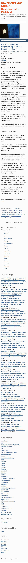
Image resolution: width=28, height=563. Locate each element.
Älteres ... (3, 552)
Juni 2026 (4, 543)
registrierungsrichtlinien (16, 216)
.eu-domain (14, 208)
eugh (2, 459)
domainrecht (4, 212)
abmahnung (4, 441)
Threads (6, 261)
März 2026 (4, 548)
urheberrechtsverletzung (8, 501)
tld (12, 217)
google (3, 463)
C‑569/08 (3, 60)
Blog (5, 236)
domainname (19, 210)
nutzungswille (4, 214)
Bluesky (6, 258)
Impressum (7, 253)
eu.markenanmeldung (12, 212)
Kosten (6, 246)
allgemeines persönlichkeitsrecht (10, 444)
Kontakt (6, 248)
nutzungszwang (11, 214)
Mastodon (6, 256)
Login (2, 531)
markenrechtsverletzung (7, 478)
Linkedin (6, 263)
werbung (3, 510)
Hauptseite (7, 233)
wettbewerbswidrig (6, 514)
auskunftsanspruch (6, 446)
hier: (2, 201)
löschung (3, 473)
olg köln (3, 486)
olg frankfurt (4, 482)
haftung (3, 465)
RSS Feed (5, 522)
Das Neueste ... (5, 550)
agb (2, 443)
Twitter (5, 268)
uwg (2, 504)
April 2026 (4, 546)
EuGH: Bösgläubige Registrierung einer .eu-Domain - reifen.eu (11, 46)
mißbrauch (20, 212)
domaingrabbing (4, 210)
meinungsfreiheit (5, 480)
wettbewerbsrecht (6, 512)
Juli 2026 (3, 541)
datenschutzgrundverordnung (9, 452)
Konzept (6, 241)
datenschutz (4, 450)
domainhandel (12, 210)
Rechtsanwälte (8, 238)
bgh (2, 448)
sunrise (10, 217)
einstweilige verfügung (7, 458)
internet (3, 467)
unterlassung (4, 495)
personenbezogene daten (8, 488)
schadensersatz (5, 491)
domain (19, 208)
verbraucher (4, 506)
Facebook (6, 266)
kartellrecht (4, 471)
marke (3, 474)
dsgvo (3, 456)
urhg (2, 503)
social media (4, 493)
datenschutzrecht (6, 454)
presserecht (4, 489)
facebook (3, 461)
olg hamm (4, 484)
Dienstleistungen (8, 243)
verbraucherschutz (6, 508)
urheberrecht (4, 499)
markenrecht (4, 476)
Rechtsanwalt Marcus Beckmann (16, 51)
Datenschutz (7, 251)
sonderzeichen (4, 217)
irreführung (4, 469)
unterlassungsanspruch (7, 497)
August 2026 (4, 539)
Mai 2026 (3, 545)
